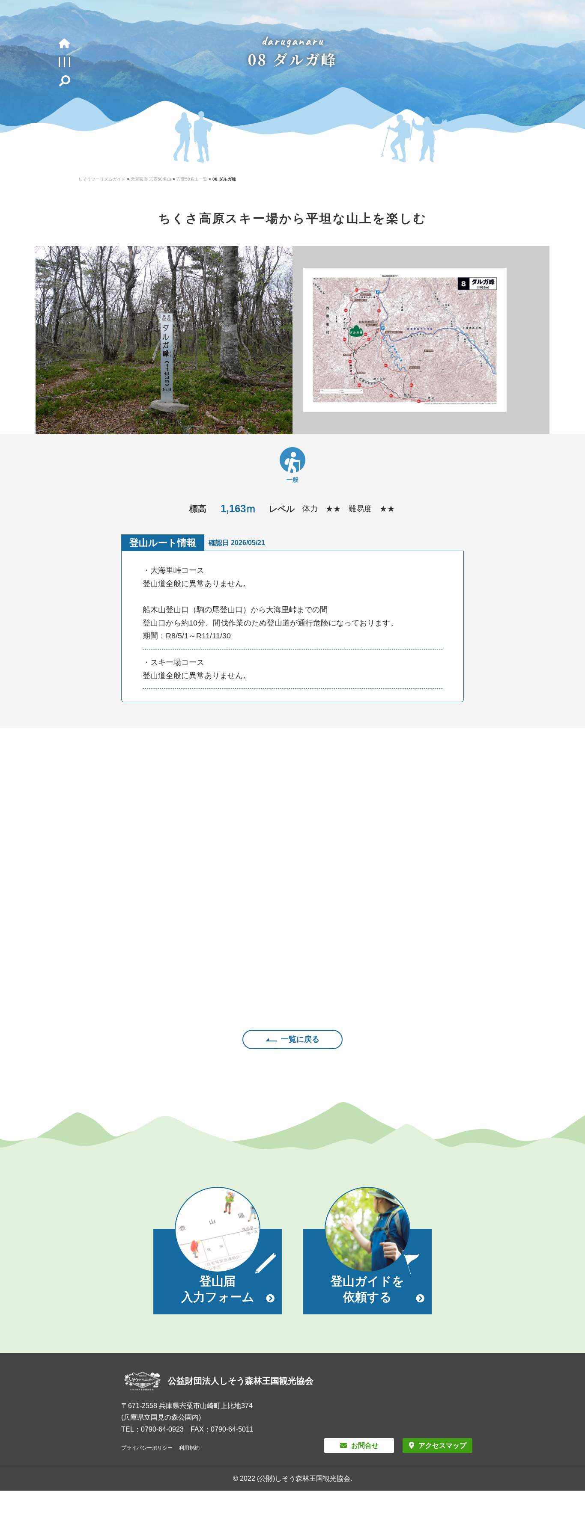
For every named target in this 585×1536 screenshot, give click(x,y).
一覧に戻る (300, 1039)
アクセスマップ (442, 1445)
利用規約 (189, 1448)
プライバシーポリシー (147, 1448)
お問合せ (365, 1445)
